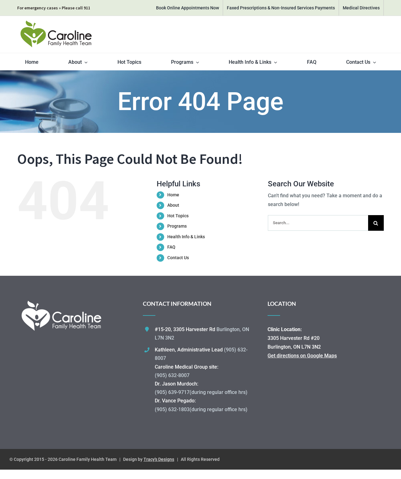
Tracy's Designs (158, 459)
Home (173, 194)
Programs (177, 226)
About (173, 205)
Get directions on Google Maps (302, 356)
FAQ (171, 247)
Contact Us (178, 257)
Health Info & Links (186, 236)
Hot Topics (178, 215)
